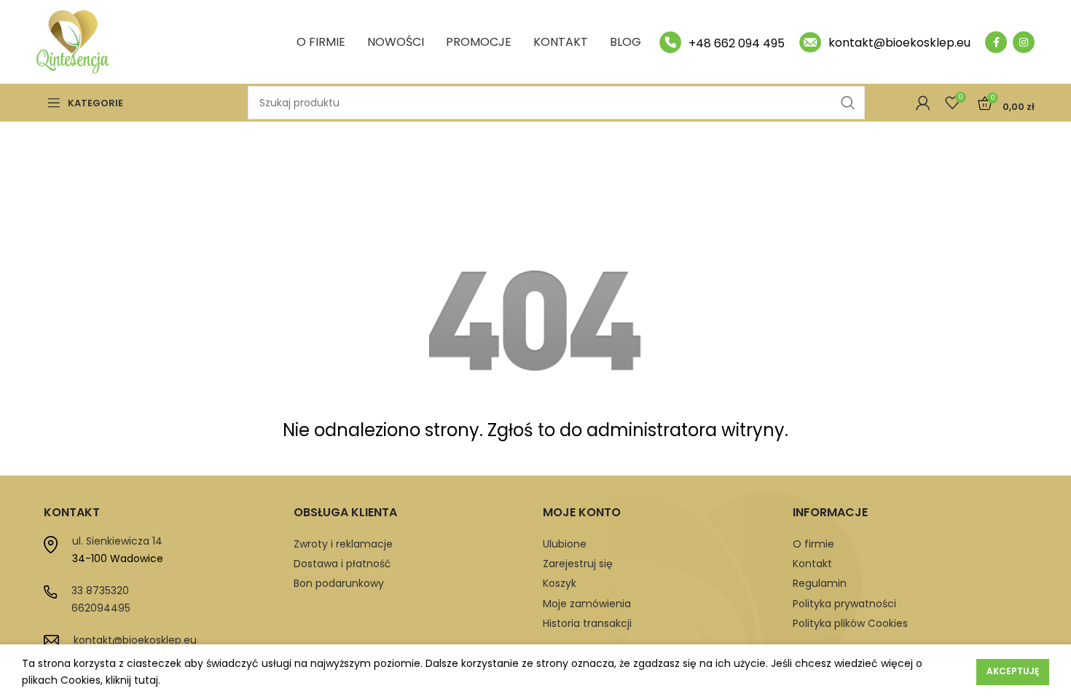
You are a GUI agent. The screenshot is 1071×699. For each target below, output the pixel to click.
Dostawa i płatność (342, 563)
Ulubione (564, 544)
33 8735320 (100, 590)
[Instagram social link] (1024, 42)
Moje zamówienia (587, 603)
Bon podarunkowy (339, 583)
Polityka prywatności (844, 603)
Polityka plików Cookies (850, 623)
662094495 (100, 608)
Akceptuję (1012, 671)
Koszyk (559, 583)
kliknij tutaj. (133, 680)
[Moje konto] (923, 102)
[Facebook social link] (996, 42)
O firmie (813, 544)
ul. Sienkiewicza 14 (117, 541)
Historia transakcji (587, 623)
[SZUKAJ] (848, 102)
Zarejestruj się (578, 563)
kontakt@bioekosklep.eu (135, 640)
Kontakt (812, 563)
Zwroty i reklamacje (343, 544)
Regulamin (820, 583)
